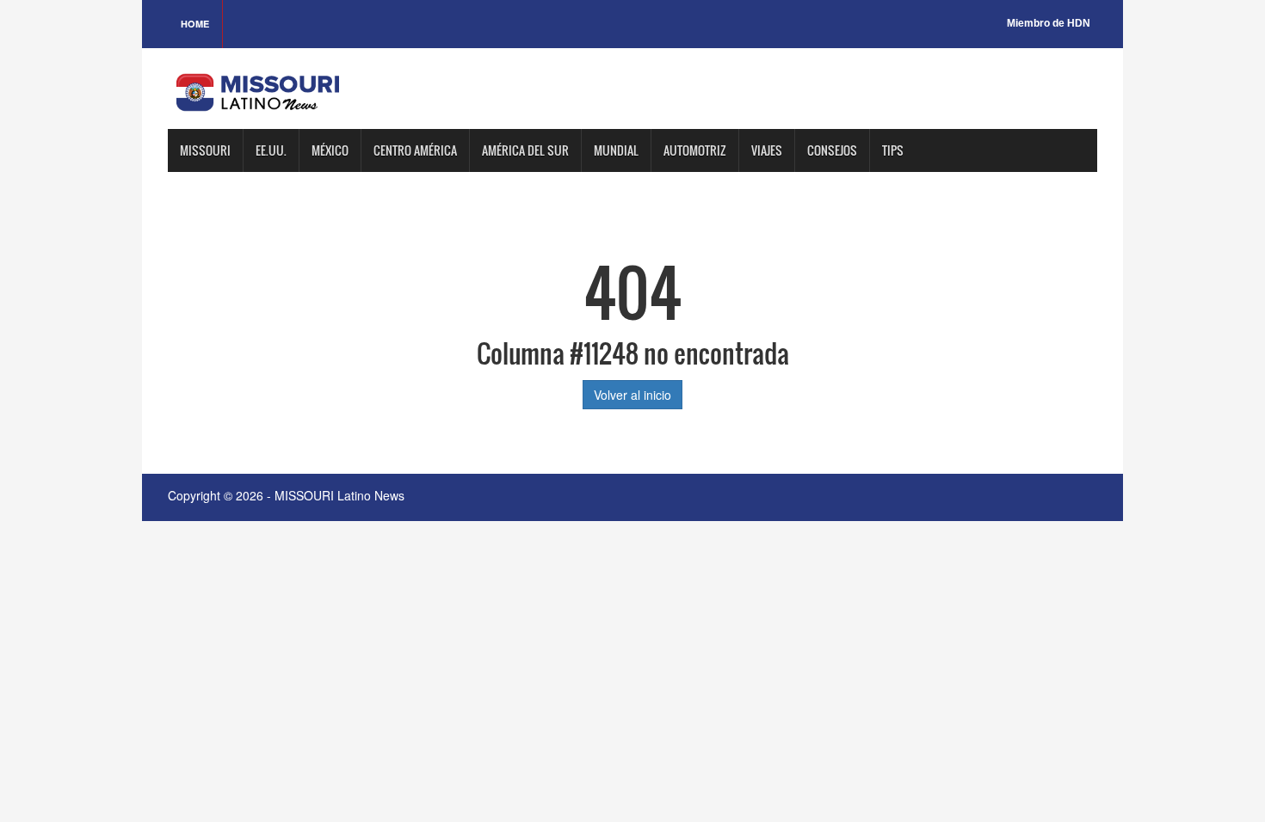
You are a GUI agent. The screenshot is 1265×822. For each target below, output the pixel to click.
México (330, 150)
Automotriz (694, 150)
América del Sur (525, 150)
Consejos (832, 150)
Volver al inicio (632, 394)
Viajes (766, 150)
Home (195, 23)
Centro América (415, 150)
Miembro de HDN (1048, 23)
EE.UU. (271, 150)
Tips (893, 150)
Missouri (205, 150)
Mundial (616, 150)
